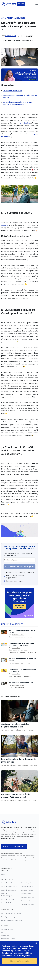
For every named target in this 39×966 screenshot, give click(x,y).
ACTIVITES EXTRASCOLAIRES (13, 18)
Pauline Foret (10, 36)
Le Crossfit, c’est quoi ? (12, 91)
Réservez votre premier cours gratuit (19, 567)
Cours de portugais (27, 904)
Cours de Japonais (27, 897)
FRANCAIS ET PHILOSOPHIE (22, 676)
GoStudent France (18, 635)
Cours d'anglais (26, 883)
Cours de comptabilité (9, 886)
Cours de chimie (6, 883)
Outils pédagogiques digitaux (11, 913)
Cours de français (27, 890)
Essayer (21, 4)
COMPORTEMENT (19, 687)
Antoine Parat (8, 730)
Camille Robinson (18, 685)
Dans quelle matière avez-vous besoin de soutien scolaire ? (18, 554)
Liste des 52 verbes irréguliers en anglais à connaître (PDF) (21, 644)
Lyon (3, 874)
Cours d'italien (26, 893)
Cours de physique (7, 899)
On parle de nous (7, 929)
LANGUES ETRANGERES (20, 650)
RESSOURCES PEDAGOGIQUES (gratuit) (22, 652)
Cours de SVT (6, 903)
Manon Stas (16, 648)
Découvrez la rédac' (8, 938)
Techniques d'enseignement (10, 917)
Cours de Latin (26, 901)
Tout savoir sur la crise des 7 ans (21, 682)
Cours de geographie (8, 890)
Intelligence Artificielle (22, 637)
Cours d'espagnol (27, 886)
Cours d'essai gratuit (14, 846)
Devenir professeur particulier (11, 920)
